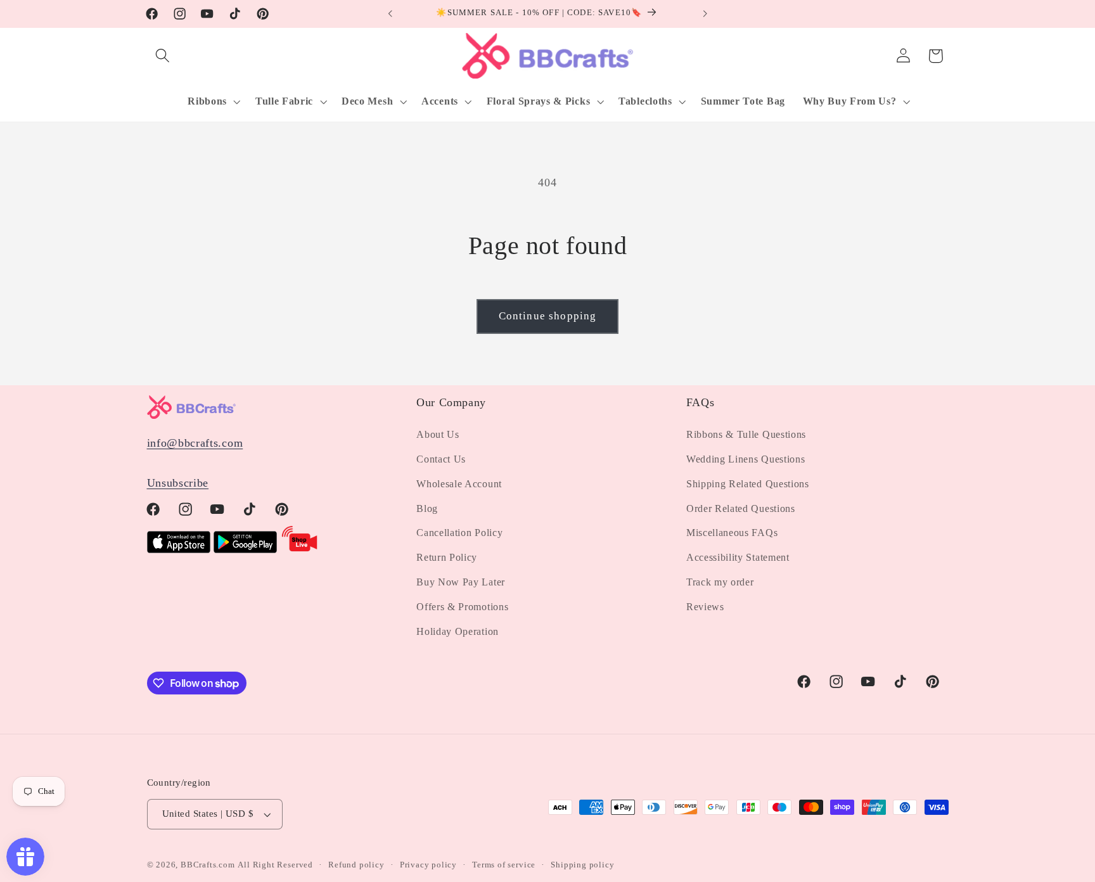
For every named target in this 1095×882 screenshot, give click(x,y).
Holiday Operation (457, 631)
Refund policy (356, 864)
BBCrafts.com (208, 864)
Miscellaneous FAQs (732, 532)
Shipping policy (582, 864)
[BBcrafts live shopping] (300, 549)
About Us (437, 434)
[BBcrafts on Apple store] (178, 549)
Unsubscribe (178, 482)
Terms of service (503, 864)
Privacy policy (428, 864)
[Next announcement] (705, 14)
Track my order (720, 582)
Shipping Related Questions (747, 483)
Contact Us (441, 459)
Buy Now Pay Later (460, 582)
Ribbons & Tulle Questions (746, 434)
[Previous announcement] (390, 14)
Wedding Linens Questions (745, 459)
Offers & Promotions (462, 606)
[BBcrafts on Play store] (245, 549)
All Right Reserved (275, 864)
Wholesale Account (459, 483)
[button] (163, 56)
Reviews (705, 606)
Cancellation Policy (459, 532)
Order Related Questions (740, 508)
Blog (427, 508)
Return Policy (446, 557)
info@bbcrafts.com (195, 443)
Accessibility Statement (738, 557)
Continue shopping (548, 316)
